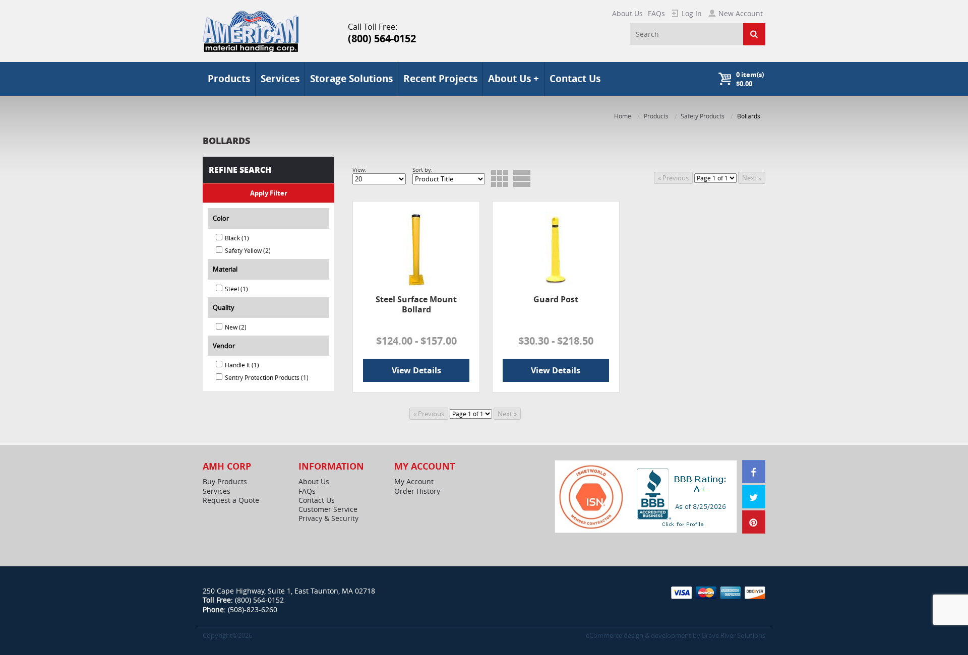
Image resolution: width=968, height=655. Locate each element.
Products (656, 116)
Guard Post (555, 299)
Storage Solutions (351, 78)
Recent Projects (440, 78)
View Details (416, 370)
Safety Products (702, 116)
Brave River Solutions (733, 635)
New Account (740, 13)
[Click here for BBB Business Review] (682, 496)
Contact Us (575, 78)
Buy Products (225, 481)
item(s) (750, 79)
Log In (692, 13)
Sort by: (422, 169)
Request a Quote (231, 500)
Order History (417, 491)
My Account (414, 481)
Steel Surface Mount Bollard (416, 304)
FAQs (656, 13)
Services (280, 78)
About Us (627, 13)
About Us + (513, 78)
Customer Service (327, 509)
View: (359, 169)
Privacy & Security (328, 518)
